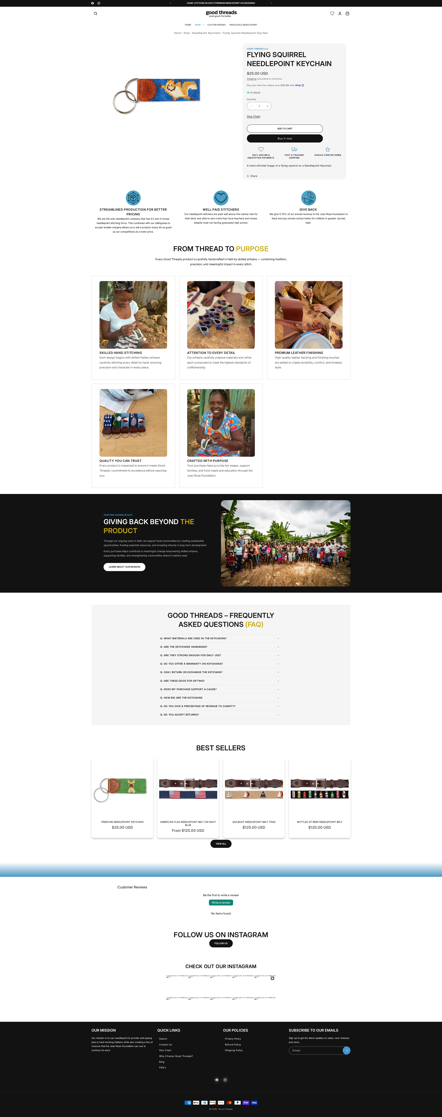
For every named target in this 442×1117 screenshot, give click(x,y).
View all (221, 843)
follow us (221, 943)
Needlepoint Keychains (206, 32)
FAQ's (162, 1067)
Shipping (251, 78)
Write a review (221, 902)
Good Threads (225, 1109)
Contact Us (165, 1044)
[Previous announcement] (170, 3)
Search (163, 1038)
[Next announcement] (271, 3)
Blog (161, 1061)
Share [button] (253, 175)
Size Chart (253, 116)
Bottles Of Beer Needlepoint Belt (319, 821)
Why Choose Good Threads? (176, 1056)
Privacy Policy (233, 1038)
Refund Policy (233, 1044)
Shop (187, 32)
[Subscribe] (346, 1050)
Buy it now (285, 138)
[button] (95, 13)
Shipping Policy (234, 1050)
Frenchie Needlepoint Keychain (122, 821)
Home (177, 32)
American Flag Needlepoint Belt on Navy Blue (188, 823)
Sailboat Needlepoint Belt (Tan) (254, 821)
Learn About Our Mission (124, 566)
